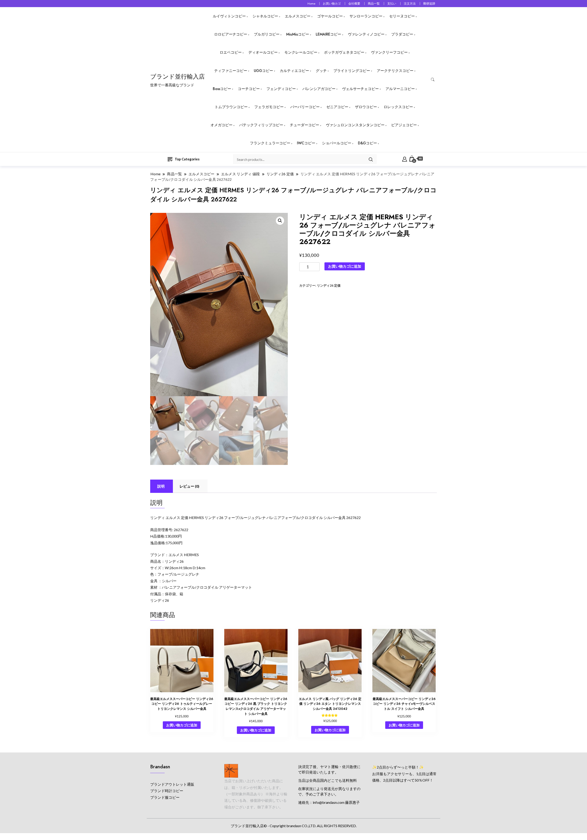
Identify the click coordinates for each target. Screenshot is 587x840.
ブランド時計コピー (166, 790)
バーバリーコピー (305, 107)
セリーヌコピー (402, 16)
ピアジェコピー (404, 125)
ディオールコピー (263, 52)
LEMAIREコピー (328, 34)
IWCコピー (306, 143)
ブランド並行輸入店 (177, 76)
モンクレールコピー (300, 52)
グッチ (321, 70)
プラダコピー (402, 34)
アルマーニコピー (400, 88)
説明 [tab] (161, 486)
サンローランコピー (365, 16)
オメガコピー (221, 125)
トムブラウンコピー (231, 107)
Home (311, 3)
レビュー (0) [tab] (189, 486)
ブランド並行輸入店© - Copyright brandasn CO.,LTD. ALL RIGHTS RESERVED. (294, 826)
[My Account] (404, 158)
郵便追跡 (429, 3)
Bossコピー (222, 88)
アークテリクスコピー (395, 70)
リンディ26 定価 (329, 285)
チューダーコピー (304, 125)
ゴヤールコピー (330, 16)
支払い (391, 3)
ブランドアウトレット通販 (172, 784)
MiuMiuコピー (297, 34)
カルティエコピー (294, 70)
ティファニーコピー (230, 70)
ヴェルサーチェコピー (360, 88)
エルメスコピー (297, 16)
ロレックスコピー (398, 107)
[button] (280, 221)
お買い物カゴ (332, 3)
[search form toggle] (433, 79)
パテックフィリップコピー (261, 125)
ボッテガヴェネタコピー (344, 52)
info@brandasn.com (328, 802)
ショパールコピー (336, 143)
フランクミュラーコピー (270, 143)
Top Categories (187, 159)
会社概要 (354, 3)
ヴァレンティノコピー (366, 34)
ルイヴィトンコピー (229, 16)
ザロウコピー (366, 107)
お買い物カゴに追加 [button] (181, 725)
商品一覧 (374, 3)
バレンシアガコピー (318, 88)
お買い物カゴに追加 (344, 266)
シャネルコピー (265, 16)
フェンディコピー (281, 88)
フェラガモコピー (269, 107)
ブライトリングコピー (351, 70)
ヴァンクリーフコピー (389, 52)
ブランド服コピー (165, 797)
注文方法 (410, 3)
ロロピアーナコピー (230, 34)
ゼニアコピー (337, 107)
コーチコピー (249, 88)
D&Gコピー (367, 143)
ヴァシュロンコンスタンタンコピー (355, 125)
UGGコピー (263, 70)
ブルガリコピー (267, 34)
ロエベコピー (231, 52)
